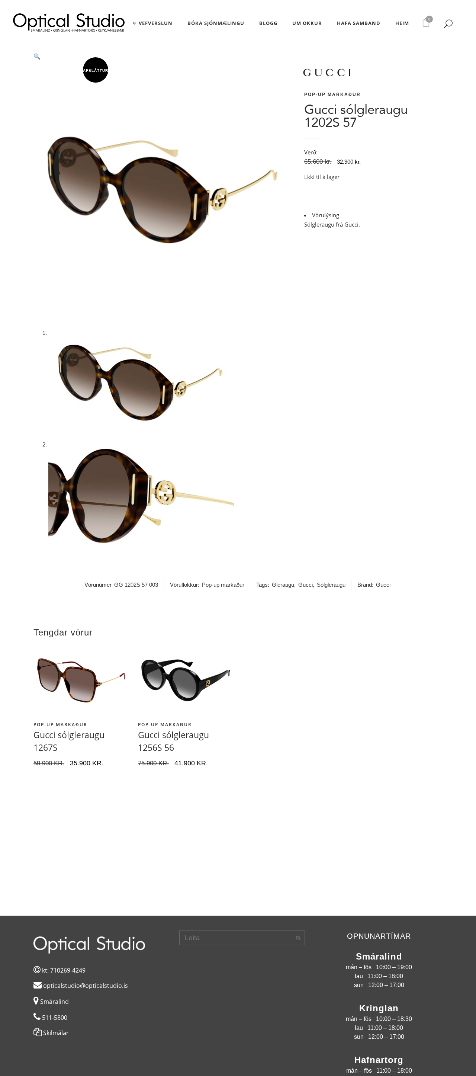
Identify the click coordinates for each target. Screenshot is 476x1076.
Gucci (305, 585)
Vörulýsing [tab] (325, 215)
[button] (164, 56)
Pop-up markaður (332, 94)
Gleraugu (283, 585)
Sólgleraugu (331, 585)
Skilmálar (55, 1033)
